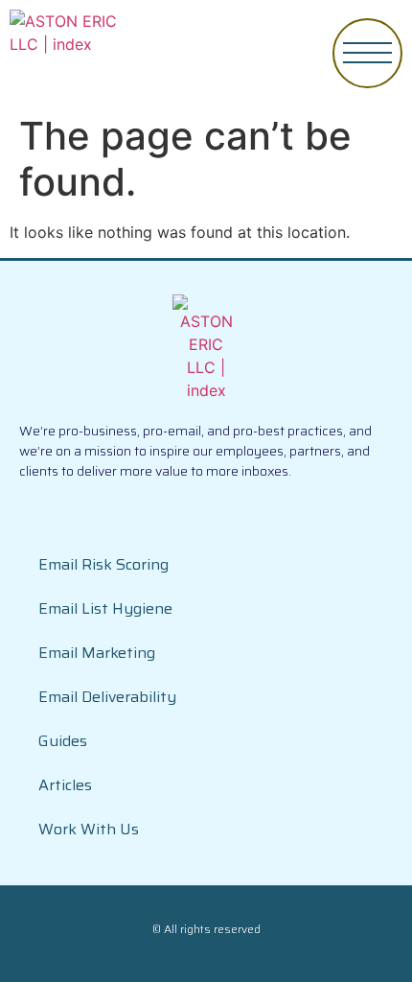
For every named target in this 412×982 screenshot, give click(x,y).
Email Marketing (96, 653)
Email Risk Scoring (103, 564)
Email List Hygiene (105, 608)
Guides (62, 741)
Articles (65, 785)
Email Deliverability (107, 697)
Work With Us (88, 829)
